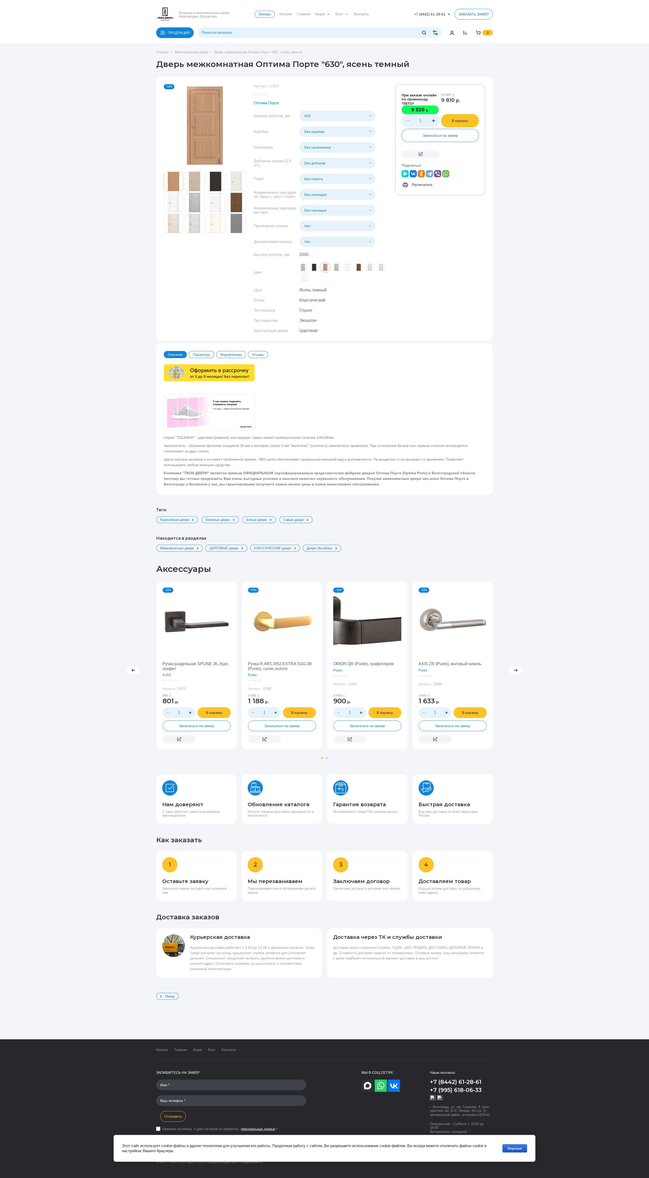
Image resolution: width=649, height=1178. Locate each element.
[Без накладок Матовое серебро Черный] (337, 194)
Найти (424, 32)
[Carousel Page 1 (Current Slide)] (322, 758)
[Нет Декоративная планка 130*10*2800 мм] (337, 241)
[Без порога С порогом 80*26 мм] (337, 178)
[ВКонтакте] (413, 173)
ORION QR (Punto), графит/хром (363, 664)
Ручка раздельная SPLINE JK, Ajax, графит (196, 666)
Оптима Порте (266, 103)
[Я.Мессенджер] (405, 173)
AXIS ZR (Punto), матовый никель (450, 664)
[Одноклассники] (421, 173)
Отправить (173, 1116)
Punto (252, 675)
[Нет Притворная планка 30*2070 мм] (337, 226)
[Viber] (437, 173)
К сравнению (421, 154)
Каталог (162, 1050)
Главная (180, 1050)
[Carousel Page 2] (327, 758)
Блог (211, 1050)
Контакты (229, 1050)
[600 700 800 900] (337, 116)
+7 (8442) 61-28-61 (429, 14)
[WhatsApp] (445, 173)
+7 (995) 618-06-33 (456, 1090)
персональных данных (258, 1129)
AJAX (167, 675)
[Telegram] (429, 173)
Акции (197, 1050)
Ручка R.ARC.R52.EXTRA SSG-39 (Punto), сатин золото (280, 666)
